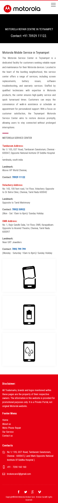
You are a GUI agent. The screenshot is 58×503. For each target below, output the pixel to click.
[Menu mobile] (53, 5)
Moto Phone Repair (11, 427)
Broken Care (40, 497)
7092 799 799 (19, 249)
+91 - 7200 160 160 (16, 467)
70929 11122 (18, 177)
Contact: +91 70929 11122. (29, 36)
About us (6, 424)
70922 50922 (18, 209)
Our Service (8, 431)
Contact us (7, 435)
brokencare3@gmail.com (19, 473)
